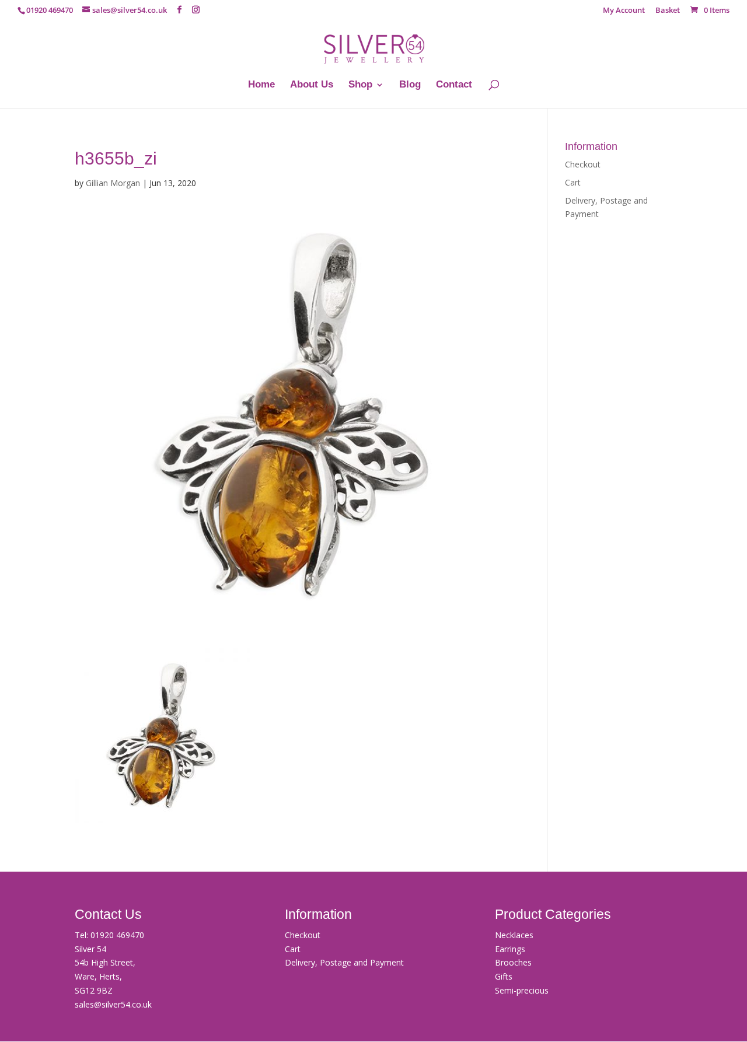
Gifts (503, 976)
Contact (454, 85)
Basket (667, 10)
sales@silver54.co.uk (113, 1004)
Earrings (510, 948)
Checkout (583, 164)
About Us (311, 85)
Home (261, 85)
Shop (360, 85)
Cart (573, 182)
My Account (624, 10)
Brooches (513, 962)
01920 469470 (117, 934)
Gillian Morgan (113, 182)
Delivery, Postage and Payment (344, 962)
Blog (410, 85)
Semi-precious (522, 990)
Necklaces (514, 934)
